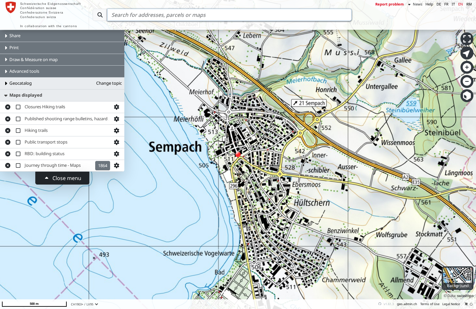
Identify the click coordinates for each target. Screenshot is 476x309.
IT (453, 4)
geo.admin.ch (407, 304)
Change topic (109, 83)
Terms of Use (429, 304)
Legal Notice (451, 304)
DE (438, 4)
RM (469, 4)
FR (446, 4)
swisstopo (465, 295)
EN (460, 4)
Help (429, 4)
